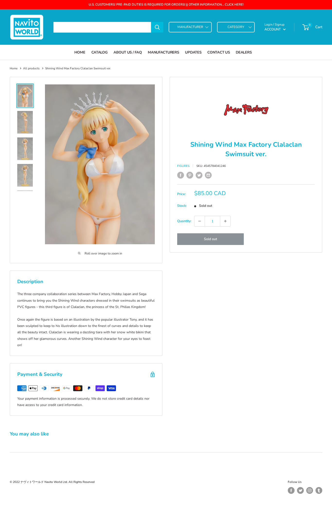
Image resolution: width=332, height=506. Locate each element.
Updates (193, 52)
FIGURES (183, 166)
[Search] (157, 27)
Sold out (210, 239)
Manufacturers (163, 52)
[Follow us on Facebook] (291, 490)
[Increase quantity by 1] (225, 221)
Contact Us (218, 52)
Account (273, 29)
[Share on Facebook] (180, 175)
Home (79, 52)
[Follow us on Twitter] (300, 490)
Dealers (244, 52)
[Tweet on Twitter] (199, 175)
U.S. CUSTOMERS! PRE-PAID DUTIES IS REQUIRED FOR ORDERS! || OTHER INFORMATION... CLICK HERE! (166, 4)
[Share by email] (208, 175)
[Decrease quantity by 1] (199, 221)
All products (31, 68)
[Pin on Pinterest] (189, 175)
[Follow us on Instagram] (309, 490)
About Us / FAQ (128, 52)
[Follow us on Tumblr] (318, 490)
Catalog (99, 52)
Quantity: (184, 221)
